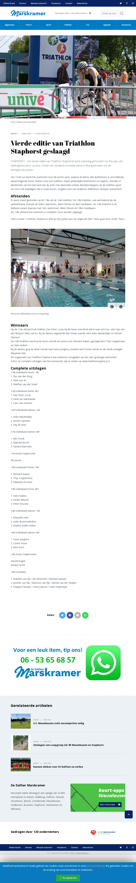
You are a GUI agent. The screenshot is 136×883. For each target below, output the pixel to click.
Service (22, 3)
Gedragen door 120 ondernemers (71, 13)
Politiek (68, 24)
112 (87, 24)
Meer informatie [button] (108, 804)
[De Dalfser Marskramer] (28, 13)
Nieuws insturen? (39, 3)
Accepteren (69, 878)
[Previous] (112, 307)
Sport (48, 24)
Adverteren (82, 3)
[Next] (120, 307)
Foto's (29, 24)
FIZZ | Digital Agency (79, 853)
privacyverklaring (95, 865)
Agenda (107, 24)
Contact (68, 3)
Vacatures (56, 3)
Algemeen (9, 24)
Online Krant (9, 3)
